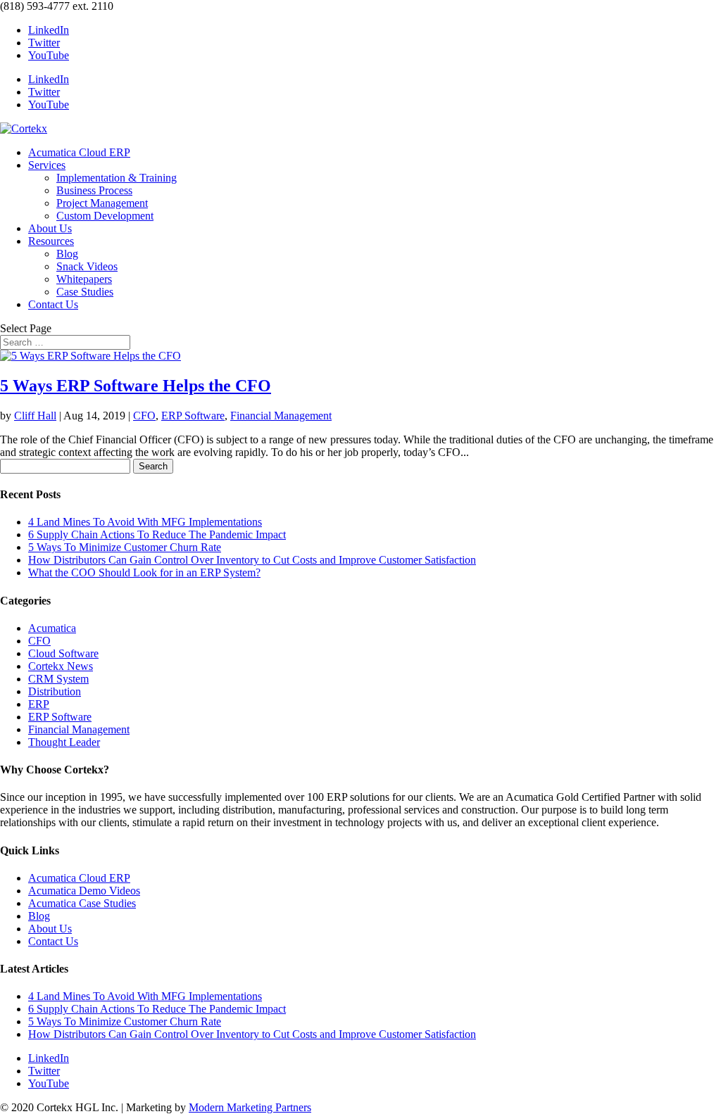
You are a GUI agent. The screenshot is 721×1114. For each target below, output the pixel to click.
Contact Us (53, 304)
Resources (51, 241)
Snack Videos (87, 266)
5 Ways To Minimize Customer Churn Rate (124, 547)
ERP (38, 704)
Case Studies (84, 292)
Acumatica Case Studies (82, 903)
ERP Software (193, 416)
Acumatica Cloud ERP (79, 152)
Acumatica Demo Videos (84, 891)
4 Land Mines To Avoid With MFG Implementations (145, 522)
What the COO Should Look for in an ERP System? (144, 572)
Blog (67, 254)
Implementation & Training (116, 178)
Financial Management (281, 416)
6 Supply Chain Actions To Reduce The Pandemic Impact (157, 534)
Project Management (102, 203)
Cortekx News (60, 666)
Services (46, 165)
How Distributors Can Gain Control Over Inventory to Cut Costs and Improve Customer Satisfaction (252, 560)
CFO (144, 416)
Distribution (54, 691)
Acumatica (52, 628)
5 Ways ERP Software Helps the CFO (135, 385)
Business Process (94, 190)
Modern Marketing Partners (250, 1107)
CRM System (58, 679)
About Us (50, 228)
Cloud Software (63, 653)
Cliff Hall (35, 416)
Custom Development (104, 216)
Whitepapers (84, 279)
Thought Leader (64, 742)
